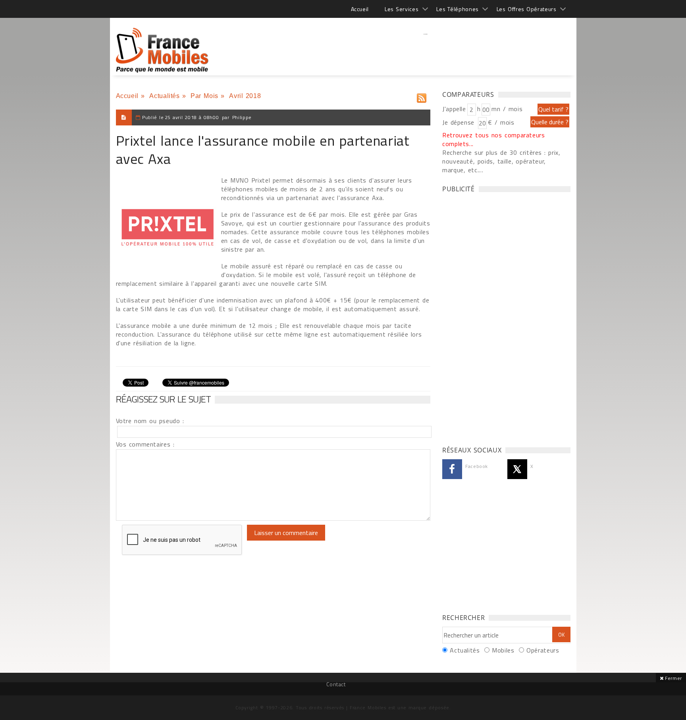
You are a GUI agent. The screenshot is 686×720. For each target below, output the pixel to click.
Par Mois (204, 95)
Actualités (164, 95)
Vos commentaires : (145, 444)
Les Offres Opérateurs (527, 9)
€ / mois (501, 122)
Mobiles (503, 650)
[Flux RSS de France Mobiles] (421, 96)
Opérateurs (542, 650)
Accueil (360, 9)
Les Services (401, 9)
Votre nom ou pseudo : (150, 420)
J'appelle (454, 108)
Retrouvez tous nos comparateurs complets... (493, 139)
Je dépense (459, 122)
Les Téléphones (457, 9)
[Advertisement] (425, 49)
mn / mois (506, 108)
